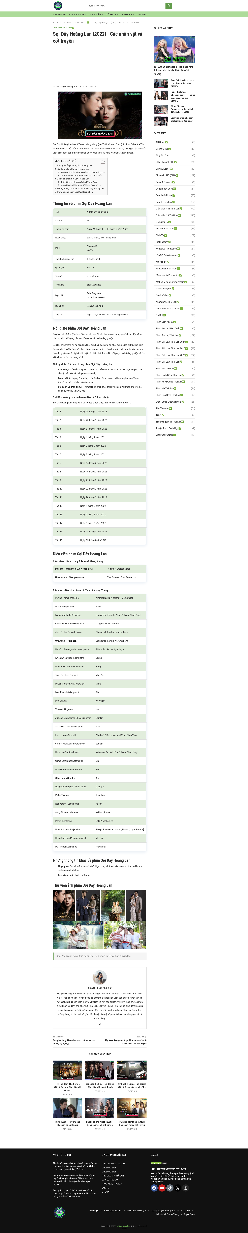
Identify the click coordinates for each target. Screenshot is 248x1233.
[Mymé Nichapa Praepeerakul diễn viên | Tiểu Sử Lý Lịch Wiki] (161, 109)
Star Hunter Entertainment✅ (175, 401)
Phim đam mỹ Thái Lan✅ (175, 335)
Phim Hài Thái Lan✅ (175, 368)
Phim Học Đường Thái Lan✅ (175, 381)
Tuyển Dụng (189, 1214)
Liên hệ (187, 1210)
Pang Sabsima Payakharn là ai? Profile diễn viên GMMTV (182, 83)
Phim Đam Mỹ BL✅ (175, 322)
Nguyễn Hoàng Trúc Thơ (70, 87)
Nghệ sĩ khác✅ (175, 295)
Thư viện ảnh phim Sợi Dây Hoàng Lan (75, 192)
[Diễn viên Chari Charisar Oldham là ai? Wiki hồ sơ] (161, 121)
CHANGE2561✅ (175, 168)
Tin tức (141, 14)
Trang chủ (57, 22)
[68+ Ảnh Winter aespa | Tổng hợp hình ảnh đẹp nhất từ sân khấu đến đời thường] (174, 49)
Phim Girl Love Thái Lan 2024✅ (175, 341)
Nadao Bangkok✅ (175, 288)
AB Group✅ (175, 142)
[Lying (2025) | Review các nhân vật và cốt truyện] (67, 1108)
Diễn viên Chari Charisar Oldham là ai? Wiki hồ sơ (182, 119)
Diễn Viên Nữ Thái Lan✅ (175, 215)
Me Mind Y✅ (175, 262)
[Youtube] (162, 1188)
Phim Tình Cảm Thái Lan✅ (78, 22)
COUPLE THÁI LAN (110, 1180)
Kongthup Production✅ (175, 248)
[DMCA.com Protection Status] (159, 1163)
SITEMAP (106, 1192)
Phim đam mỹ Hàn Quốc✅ (175, 328)
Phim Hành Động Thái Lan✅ (175, 375)
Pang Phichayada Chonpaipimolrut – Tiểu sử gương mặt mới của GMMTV (183, 96)
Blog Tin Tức (175, 155)
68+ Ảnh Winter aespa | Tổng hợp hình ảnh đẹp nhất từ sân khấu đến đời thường (173, 70)
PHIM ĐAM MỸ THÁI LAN (113, 1176)
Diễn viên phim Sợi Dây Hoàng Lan (73, 179)
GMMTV (105, 1188)
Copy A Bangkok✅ (175, 182)
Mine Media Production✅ (175, 275)
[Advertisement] (100, 64)
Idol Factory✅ (175, 242)
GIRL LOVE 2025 (109, 1172)
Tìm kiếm (168, 6)
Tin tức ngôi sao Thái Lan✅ (175, 421)
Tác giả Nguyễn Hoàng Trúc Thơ (165, 1210)
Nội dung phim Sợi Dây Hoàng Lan (73, 169)
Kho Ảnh (127, 14)
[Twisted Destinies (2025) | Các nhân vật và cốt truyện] (132, 1108)
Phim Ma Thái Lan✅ (175, 388)
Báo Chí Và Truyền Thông (167, 1214)
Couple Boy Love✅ (175, 188)
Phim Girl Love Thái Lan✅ (175, 361)
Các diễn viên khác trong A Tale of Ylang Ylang (81, 185)
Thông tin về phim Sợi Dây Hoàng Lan (74, 165)
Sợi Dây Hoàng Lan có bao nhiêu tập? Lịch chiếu (81, 175)
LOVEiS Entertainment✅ (175, 255)
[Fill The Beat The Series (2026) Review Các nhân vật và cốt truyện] (67, 1070)
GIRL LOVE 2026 (109, 1168)
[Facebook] (154, 1188)
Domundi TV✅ (175, 222)
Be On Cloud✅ (175, 148)
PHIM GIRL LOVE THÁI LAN (113, 1164)
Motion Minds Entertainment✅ (175, 282)
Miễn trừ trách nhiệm (136, 1210)
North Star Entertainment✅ (175, 308)
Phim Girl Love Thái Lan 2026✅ (175, 355)
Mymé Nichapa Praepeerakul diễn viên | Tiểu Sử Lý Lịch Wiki (182, 109)
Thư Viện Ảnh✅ (175, 408)
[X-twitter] (177, 1188)
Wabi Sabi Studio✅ (175, 435)
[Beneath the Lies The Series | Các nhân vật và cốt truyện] (99, 1070)
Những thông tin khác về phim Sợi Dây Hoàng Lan (80, 188)
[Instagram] (185, 1188)
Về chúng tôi (93, 1210)
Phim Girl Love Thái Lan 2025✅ (175, 348)
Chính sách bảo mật (113, 1210)
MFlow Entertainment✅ (175, 268)
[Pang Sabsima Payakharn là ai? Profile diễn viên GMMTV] (161, 84)
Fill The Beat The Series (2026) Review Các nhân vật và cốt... (67, 1087)
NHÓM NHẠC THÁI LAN (112, 1184)
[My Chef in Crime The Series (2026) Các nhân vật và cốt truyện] (132, 1070)
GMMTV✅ (175, 235)
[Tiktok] (170, 1188)
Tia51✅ (175, 415)
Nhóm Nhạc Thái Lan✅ (175, 302)
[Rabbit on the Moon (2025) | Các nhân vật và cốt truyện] (99, 1108)
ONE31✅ (175, 315)
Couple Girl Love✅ (175, 195)
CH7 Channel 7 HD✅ (175, 162)
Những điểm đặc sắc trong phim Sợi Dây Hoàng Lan (82, 172)
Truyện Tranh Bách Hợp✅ (175, 428)
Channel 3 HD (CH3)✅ (175, 175)
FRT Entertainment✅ (175, 228)
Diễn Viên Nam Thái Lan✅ (175, 208)
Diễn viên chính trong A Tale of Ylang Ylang (79, 182)
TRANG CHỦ (59, 14)
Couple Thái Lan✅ (175, 202)
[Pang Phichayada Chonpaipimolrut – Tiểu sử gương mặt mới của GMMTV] (161, 95)
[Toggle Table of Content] (101, 161)
